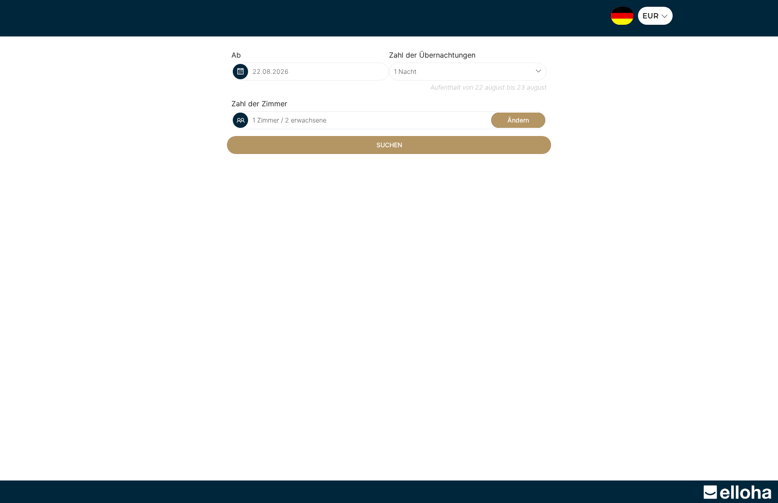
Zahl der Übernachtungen (432, 54)
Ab (236, 54)
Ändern (518, 120)
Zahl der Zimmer (259, 103)
